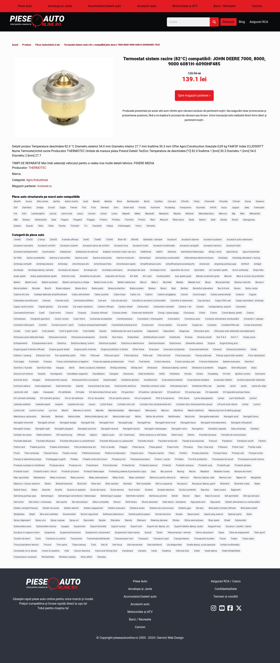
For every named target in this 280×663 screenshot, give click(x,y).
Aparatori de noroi (180, 270)
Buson (237, 288)
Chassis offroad (99, 312)
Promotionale (110, 465)
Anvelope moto (158, 270)
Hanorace (128, 374)
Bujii (173, 288)
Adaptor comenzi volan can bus (119, 251)
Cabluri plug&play (167, 294)
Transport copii (161, 538)
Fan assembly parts (65, 355)
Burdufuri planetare (203, 288)
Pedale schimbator (59, 447)
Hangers (114, 374)
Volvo (138, 225)
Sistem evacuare (116, 508)
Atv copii (147, 276)
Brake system (137, 288)
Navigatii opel (42, 428)
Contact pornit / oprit (62, 325)
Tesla (51, 225)
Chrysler (223, 201)
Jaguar (235, 207)
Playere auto (136, 453)
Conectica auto (192, 319)
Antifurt (245, 264)
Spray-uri (74, 520)
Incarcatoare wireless (198, 380)
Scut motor (134, 489)
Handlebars (99, 374)
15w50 (29, 239)
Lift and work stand (227, 404)
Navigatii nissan (22, 428)
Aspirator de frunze (115, 276)
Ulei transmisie (134, 544)
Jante (233, 386)
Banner (228, 276)
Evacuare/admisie (199, 349)
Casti (41, 312)
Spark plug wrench (213, 514)
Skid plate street (249, 508)
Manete (99, 410)
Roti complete (144, 483)
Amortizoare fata (102, 264)
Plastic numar (70, 453)
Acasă (15, 45)
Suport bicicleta (98, 526)
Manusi (165, 410)
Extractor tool (43, 355)
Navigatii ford (106, 422)
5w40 (86, 239)
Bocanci (259, 282)
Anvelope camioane (112, 270)
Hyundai (200, 207)
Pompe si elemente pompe (27, 459)
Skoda (223, 219)
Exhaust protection (236, 349)
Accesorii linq (121, 245)
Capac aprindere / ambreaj (249, 300)
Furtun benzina (162, 361)
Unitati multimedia (229, 544)
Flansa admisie (203, 355)
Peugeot (77, 219)
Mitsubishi (255, 213)
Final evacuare (182, 355)
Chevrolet (209, 201)
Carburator (143, 306)
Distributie (175, 337)
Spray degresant (22, 520)
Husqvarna (185, 207)
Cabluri (149, 294)
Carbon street (125, 306)
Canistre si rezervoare (181, 300)
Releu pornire (77, 477)
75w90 (109, 239)
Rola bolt (81, 483)
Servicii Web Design (170, 638)
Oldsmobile (40, 219)
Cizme (213, 312)
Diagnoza (184, 331)
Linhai (103, 213)
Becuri (143, 282)
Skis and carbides (49, 514)
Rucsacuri (182, 483)
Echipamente (20, 343)
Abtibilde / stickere (152, 239)
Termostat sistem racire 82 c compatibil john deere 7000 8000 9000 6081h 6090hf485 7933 (112, 45)
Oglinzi (93, 435)
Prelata (74, 459)
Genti (71, 367)
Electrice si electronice (132, 343)
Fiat (84, 207)
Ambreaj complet (22, 264)
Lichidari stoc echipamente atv (155, 404)
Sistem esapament (93, 508)
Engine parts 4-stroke (85, 349)
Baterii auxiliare (50, 282)
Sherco (117, 502)
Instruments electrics (125, 386)
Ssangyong (249, 219)
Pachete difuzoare (45, 441)
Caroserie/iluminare (24, 312)
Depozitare (168, 331)
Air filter (18, 258)
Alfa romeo (42, 201)
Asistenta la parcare (90, 276)
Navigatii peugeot (64, 428)
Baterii (17, 282)
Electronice (175, 343)
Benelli (96, 201)
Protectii (166, 465)
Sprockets (89, 520)
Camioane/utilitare (83, 300)
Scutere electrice (166, 489)
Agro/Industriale (37, 180)
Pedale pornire (37, 447)
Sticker (176, 520)
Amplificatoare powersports (180, 264)
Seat (213, 219)
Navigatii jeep (125, 422)
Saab (191, 219)
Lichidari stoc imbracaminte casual (194, 404)
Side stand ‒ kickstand (174, 502)
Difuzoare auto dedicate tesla (29, 337)
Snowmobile (69, 514)
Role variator (112, 483)
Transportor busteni (204, 538)
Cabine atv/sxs (21, 294)
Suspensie (50, 532)
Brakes (152, 288)
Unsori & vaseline (50, 551)
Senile (175, 496)
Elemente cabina (194, 343)
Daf (15, 207)
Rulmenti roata (242, 483)
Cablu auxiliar (101, 294)
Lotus (114, 213)
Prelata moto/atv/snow (95, 459)
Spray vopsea (58, 520)
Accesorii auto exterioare (239, 239)
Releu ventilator (137, 477)
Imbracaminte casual (56, 380)
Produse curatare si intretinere (29, 465)
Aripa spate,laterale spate (43, 276)
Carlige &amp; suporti (220, 306)
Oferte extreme (43, 435)
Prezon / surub (162, 459)
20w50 (53, 239)
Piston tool (237, 447)
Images (36, 380)
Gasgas (60, 367)
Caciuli (184, 294)
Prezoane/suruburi (140, 459)
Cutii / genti (31, 331)
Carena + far (185, 306)
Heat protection (146, 374)
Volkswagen (124, 225)
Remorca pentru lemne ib (162, 477)
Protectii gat (223, 465)
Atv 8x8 (134, 276)
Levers (92, 404)
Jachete (221, 386)
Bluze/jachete (223, 282)
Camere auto (62, 300)
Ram (152, 219)
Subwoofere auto (22, 526)
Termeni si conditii (239, 597)
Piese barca (138, 447)
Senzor (186, 496)
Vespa (109, 225)
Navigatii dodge (68, 422)
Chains (69, 312)
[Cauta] (214, 22)
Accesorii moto (140, 245)
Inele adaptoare (43, 386)
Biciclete (167, 282)
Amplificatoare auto (150, 264)
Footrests (34, 361)
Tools (38, 538)
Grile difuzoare (238, 367)
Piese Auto (25, 6)
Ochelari (254, 428)
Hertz (162, 374)
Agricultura (232, 251)
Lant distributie (237, 398)
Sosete (179, 514)
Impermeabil (109, 380)
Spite (249, 514)
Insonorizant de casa (99, 386)
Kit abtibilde (64, 392)
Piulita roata (254, 447)
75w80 (97, 239)
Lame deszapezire (203, 398)
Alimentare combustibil (167, 258)
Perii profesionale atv (85, 447)
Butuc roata (252, 288)
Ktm (24, 213)
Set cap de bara (251, 496)
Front (131, 361)
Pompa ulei (238, 453)
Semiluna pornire (158, 496)
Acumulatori (48, 251)
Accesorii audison (213, 239)
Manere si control (82, 410)
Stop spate (213, 520)
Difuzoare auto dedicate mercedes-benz (234, 331)
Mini (242, 213)
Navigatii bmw (250, 416)
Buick (147, 201)
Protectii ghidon (243, 465)
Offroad (81, 435)
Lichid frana (106, 404)
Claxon (250, 312)
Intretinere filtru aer (202, 386)
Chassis (82, 312)
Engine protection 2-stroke (114, 349)
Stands (128, 520)
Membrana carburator (25, 416)
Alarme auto (81, 258)
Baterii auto (31, 282)
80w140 (122, 239)
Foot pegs (19, 361)
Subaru (17, 225)
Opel (53, 219)
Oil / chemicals (126, 435)
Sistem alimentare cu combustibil (242, 502)
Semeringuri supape (111, 496)
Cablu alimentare (81, 294)
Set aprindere (231, 496)
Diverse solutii (204, 337)
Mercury (223, 213)
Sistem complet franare (26, 508)
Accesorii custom (69, 245)
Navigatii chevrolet (23, 422)
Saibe (34, 489)
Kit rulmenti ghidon (50, 398)
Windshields (48, 557)
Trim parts (61, 544)
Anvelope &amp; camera (40, 270)
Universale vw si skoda (25, 551)
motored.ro (44, 186)
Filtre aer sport (111, 355)
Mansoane (150, 410)
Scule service (117, 489)
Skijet (32, 514)
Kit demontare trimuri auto (103, 392)
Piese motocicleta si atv (47, 45)
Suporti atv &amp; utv (158, 526)
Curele (17, 331)
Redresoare (39, 477)
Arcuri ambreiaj (240, 270)
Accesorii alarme (190, 239)
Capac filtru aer (223, 300)
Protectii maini (21, 471)
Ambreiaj (62, 264)
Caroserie (241, 306)
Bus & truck (223, 288)
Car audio (63, 306)
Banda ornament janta (207, 276)
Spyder (102, 520)
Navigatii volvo (179, 428)
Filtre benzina (131, 355)
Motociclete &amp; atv (96, 416)
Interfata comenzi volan (153, 386)
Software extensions (113, 514)
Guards (41, 374)
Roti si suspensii (164, 483)
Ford (93, 207)
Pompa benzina (200, 453)
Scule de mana (98, 489)
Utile (66, 551)
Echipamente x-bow (42, 343)
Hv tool (226, 374)
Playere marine (156, 453)
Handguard (56, 374)
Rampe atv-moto (243, 471)
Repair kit (241, 477)
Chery (197, 201)
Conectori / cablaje (253, 319)
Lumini (256, 404)
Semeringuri (47, 496)
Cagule (252, 294)
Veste (197, 551)
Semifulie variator (135, 496)
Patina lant (19, 447)
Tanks (159, 532)
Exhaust (217, 349)
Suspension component (98, 532)
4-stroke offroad (70, 239)
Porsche (129, 219)
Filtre (83, 355)
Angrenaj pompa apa (225, 264)
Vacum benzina (82, 551)
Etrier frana (138, 349)
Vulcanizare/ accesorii (25, 557)
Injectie (79, 386)
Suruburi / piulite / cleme (238, 526)
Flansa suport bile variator (229, 355)
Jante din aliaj (258, 386)
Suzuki (29, 225)
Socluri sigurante (89, 514)
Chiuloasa (189, 312)
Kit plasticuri (173, 392)
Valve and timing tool (106, 551)
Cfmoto (185, 201)
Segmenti (236, 489)
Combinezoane (124, 319)
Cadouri (240, 294)
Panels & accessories (193, 441)
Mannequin (134, 410)
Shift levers (131, 502)
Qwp (153, 471)
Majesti (126, 213)
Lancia (53, 213)
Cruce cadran (165, 325)
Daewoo (260, 201)
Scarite (58, 489)
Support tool (214, 526)
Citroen (236, 201)
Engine (211, 343)
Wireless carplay (67, 557)
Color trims (79, 319)
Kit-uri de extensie (74, 398)
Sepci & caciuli (212, 496)
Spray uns (40, 520)
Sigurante (215, 502)
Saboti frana (20, 489)
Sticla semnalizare (193, 520)
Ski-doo (200, 508)
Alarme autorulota (102, 258)
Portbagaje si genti (56, 459)
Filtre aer (94, 355)
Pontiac (116, 219)
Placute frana (51, 453)
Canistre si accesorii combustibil (149, 300)
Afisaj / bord (215, 251)
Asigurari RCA (259, 22)
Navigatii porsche (87, 428)
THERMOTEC (37, 168)
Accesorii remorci (212, 245)
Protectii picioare (70, 471)
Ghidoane (152, 367)
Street (227, 520)
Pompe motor (256, 453)
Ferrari (73, 207)
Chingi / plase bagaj (168, 312)
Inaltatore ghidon (130, 380)
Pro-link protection (197, 459)
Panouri (213, 441)
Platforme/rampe (91, 453)
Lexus (80, 213)
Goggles (222, 367)
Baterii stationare (126, 282)
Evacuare (154, 349)
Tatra (40, 225)
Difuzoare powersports (83, 337)
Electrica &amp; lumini (82, 343)
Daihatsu (27, 207)
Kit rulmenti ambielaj (24, 398)
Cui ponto (182, 325)
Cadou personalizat (221, 294)
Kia (15, 213)
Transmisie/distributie (98, 538)
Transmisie (76, 538)
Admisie (172, 251)
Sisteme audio (137, 508)
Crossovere (147, 325)
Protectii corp (205, 465)
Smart (235, 219)
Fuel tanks (144, 361)
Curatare (211, 325)
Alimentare (144, 258)
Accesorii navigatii (189, 245)
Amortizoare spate (125, 264)
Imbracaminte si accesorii (85, 380)
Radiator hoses (222, 471)
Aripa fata (258, 270)
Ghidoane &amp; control (174, 367)
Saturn (202, 219)
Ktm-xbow (184, 398)
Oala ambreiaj (238, 428)
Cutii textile (88, 331)
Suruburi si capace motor (27, 532)
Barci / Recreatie (225, 6)
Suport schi (136, 526)
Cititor (202, 312)
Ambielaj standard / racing (246, 258)
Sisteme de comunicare (162, 508)
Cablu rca (135, 294)
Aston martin (71, 201)
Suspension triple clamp (127, 532)
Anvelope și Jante (60, 6)
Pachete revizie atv (168, 441)
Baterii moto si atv (103, 282)
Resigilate (256, 477)
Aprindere (199, 270)
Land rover (66, 213)
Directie (103, 337)
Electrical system (107, 343)
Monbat (59, 416)
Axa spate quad (183, 276)
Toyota (62, 225)
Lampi (221, 398)
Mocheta (45, 416)
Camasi (46, 300)
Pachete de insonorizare (233, 435)
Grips (254, 367)
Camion (257, 6)
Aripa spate (20, 276)
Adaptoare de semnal (87, 251)
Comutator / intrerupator (150, 319)
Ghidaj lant (136, 367)
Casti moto (55, 312)
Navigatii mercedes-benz (213, 422)
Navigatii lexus (188, 422)
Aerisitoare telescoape (192, 251)
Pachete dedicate (22, 441)
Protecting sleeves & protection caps (127, 471)
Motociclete (74, 416)
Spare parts (193, 514)
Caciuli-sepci (199, 294)
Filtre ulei (147, 355)
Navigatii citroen (46, 422)
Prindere (179, 459)
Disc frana (117, 337)
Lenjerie (59, 404)
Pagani (64, 219)
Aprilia (56, 201)
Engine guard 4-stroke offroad (29, 349)
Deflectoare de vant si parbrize (126, 331)
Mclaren (190, 213)
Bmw (119, 201)
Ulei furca (117, 544)
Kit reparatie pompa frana (236, 392)
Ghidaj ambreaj (118, 367)
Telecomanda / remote (179, 532)
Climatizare (20, 319)
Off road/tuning (64, 435)
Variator (142, 551)
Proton (141, 219)
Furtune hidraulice (208, 361)
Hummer (155, 207)
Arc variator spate (218, 270)
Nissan (26, 219)
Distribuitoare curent (154, 337)
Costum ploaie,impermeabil (92, 325)
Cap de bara (204, 300)
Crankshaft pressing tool (124, 325)
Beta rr (154, 282)
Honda (142, 207)
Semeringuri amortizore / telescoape (77, 496)
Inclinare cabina (22, 386)
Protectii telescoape (94, 471)
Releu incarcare (58, 477)
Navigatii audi (231, 416)
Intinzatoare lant (178, 386)
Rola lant (96, 483)
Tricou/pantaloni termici (26, 544)
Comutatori (174, 319)
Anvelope (18, 270)
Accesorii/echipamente (25, 251)
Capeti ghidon (45, 306)
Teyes (221, 532)
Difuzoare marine (57, 337)
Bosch (48, 288)
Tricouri (47, 544)
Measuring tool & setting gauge (225, 410)
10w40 (17, 239)
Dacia (248, 201)
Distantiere (133, 337)
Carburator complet (164, 306)
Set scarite (61, 502)
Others (191, 435)
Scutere (149, 489)
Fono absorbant (256, 355)
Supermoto (79, 526)
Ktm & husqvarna (165, 398)
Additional (146, 251)
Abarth (17, 201)
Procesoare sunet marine (251, 459)
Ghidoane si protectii (202, 367)
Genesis (105, 207)
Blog (242, 22)
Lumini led (19, 410)
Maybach (164, 213)
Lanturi (253, 398)
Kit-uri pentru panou (119, 398)
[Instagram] (214, 609)
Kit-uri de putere (96, 398)
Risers (48, 483)
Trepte (234, 538)
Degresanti (152, 331)
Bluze (208, 282)
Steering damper (159, 520)
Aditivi (159, 251)
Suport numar (118, 526)
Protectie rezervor (149, 465)
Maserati (149, 213)
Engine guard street (59, 349)
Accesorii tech (233, 245)
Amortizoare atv (80, 264)
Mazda (177, 213)
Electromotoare (157, 343)
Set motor (19, 502)
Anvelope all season (68, 270)
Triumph (74, 225)
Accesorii (172, 239)
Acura (29, 201)
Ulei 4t (104, 544)
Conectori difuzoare (24, 325)
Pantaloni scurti (245, 441)
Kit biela (80, 392)
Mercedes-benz (206, 213)
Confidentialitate (238, 590)
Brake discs (81, 288)
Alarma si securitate (60, 258)
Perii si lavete (107, 447)
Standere (115, 520)
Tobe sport (259, 532)
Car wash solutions (83, 306)
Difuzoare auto (201, 331)
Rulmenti (224, 483)
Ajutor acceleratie (36, 258)
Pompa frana (220, 453)
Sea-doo (205, 489)
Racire (192, 471)
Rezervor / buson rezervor (27, 483)
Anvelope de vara (136, 270)
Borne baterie (20, 288)
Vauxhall (97, 225)
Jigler (35, 392)
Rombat (127, 483)
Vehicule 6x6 (182, 551)
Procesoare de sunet (222, 459)
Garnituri (249, 361)
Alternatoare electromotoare (198, 258)
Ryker (257, 483)
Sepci (197, 496)
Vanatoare (127, 551)
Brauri (163, 288)
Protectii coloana (185, 465)
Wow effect (86, 557)
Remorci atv (225, 477)
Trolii (93, 544)
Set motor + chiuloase (40, 502)
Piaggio (91, 219)
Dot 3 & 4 (221, 337)
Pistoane (222, 447)
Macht (65, 410)
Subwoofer (240, 520)
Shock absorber (150, 502)
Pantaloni (227, 441)
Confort (43, 325)
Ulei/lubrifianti (154, 544)
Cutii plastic (48, 331)
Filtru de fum (163, 355)
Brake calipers (63, 288)
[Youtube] (223, 609)
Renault (164, 219)
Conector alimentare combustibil (222, 319)
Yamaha (150, 225)
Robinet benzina (64, 483)
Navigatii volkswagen (156, 428)
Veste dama (211, 551)
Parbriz (262, 441)
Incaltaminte (150, 380)
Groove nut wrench (23, 374)
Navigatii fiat (87, 422)
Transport (143, 538)
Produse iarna (57, 465)
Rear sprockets (21, 477)
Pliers (171, 453)
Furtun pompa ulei (184, 361)
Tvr (85, 225)
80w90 (134, 239)
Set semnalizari (80, 502)
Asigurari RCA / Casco (239, 582)
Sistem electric (71, 508)
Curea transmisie (253, 325)
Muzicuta (189, 416)
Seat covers (220, 489)
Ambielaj (222, 258)
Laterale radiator (22, 404)
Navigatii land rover (165, 422)
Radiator (204, 471)
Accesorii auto (146, 6)
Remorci (184, 477)
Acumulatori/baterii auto (104, 6)
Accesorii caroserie (23, 245)
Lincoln (91, 213)
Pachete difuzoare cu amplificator (77, 441)
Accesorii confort (46, 245)
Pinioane (188, 447)
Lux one (53, 410)
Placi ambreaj (32, 453)
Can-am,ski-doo (119, 300)
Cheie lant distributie (142, 312)
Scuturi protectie (187, 489)
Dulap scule (249, 337)
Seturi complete (101, 502)
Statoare (141, 520)
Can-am (172, 201)
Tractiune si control (56, 538)
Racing (180, 471)
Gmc (116, 207)
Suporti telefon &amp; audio (188, 526)
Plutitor (183, 453)
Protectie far (128, 465)
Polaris (103, 219)
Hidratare (174, 374)
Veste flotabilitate (231, 551)
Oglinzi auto (108, 435)
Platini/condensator (115, 453)
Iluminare (260, 374)
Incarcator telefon (223, 380)
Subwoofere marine (46, 526)
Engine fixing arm (229, 343)
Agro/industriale (251, 251)
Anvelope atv (90, 270)
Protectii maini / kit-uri (45, 471)
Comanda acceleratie (101, 319)
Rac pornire (166, 471)
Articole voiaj (68, 276)
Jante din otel (21, 392)
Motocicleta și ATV (185, 6)
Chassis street (119, 312)
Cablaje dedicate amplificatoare (50, 294)
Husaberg (170, 207)
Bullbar (184, 288)
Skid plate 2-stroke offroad (222, 508)
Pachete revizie (145, 441)
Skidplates (19, 514)
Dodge (40, 207)
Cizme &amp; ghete (232, 312)
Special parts (235, 514)
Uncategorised (174, 544)
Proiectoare (92, 465)
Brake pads (97, 288)
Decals (102, 331)
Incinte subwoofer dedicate (251, 380)
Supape (65, 526)
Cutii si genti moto (68, 331)
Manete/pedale (116, 410)
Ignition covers (242, 374)
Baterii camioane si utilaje (76, 282)
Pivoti (17, 453)
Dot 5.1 (234, 337)
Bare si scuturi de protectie (250, 276)
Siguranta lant (198, 502)
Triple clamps (79, 544)
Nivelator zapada (217, 428)
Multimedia (174, 416)
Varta (154, 551)
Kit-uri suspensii (143, 398)
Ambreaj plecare (44, 264)
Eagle (63, 207)
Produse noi (75, 465)
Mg (233, 213)
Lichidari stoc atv (126, 404)
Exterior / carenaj (22, 355)
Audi (85, 201)
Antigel (257, 264)
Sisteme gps (184, 508)
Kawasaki (259, 207)
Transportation (181, 538)
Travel (222, 538)
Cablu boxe (119, 294)
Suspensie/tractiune (70, 532)
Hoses (199, 374)
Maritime (178, 410)
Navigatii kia (144, 422)
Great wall (128, 207)
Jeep (246, 207)
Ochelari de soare (22, 435)
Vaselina (166, 551)
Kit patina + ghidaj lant (150, 392)
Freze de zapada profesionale (108, 361)
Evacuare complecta (174, 349)
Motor (138, 416)
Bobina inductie (242, 282)
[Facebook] (231, 609)
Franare (48, 361)
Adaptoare (65, 251)
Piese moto (173, 447)
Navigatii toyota (131, 428)
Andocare (204, 264)
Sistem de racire (51, 508)
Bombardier (133, 201)
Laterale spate (43, 404)
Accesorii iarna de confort (96, 245)
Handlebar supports (77, 374)
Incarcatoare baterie (172, 380)
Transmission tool (123, 538)
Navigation (197, 428)
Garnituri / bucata (23, 367)
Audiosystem (163, 276)
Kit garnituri (128, 392)
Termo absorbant (204, 532)
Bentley (108, 201)
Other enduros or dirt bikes (152, 435)
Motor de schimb (154, 416)
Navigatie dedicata (209, 416)
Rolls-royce (178, 219)
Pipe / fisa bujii (205, 447)
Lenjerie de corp (76, 404)
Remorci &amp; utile (204, 477)
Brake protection (116, 288)
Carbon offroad (106, 306)
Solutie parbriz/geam (139, 514)
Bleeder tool (194, 282)
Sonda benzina (163, 514)
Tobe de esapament (239, 532)
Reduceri (228, 22)
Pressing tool (119, 459)
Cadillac (158, 201)
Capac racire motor (24, 306)
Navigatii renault (109, 428)
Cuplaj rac (197, 325)
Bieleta (179, 282)
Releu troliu (118, 477)
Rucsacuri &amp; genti (203, 483)
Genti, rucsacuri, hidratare (92, 367)
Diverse (188, 337)
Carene (200, 306)
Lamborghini (38, 213)
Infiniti (213, 207)
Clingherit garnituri (40, 319)
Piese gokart (155, 447)
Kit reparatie (212, 392)
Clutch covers (62, 319)
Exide (253, 349)
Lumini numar (36, 410)
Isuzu (224, 207)
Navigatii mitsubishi (241, 422)
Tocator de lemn (22, 538)
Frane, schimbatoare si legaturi (72, 361)
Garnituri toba (44, 367)
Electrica (61, 343)
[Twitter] (239, 609)
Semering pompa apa (25, 496)
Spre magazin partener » (194, 95)
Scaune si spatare (76, 489)
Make (137, 213)
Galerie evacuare (231, 361)
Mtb (16, 219)
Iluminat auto (21, 380)
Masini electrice (196, 410)
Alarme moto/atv (125, 258)
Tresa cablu (248, 538)
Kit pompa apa (193, 392)
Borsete (36, 288)
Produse (26, 45)
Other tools (177, 435)
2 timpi (41, 239)
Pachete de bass (207, 435)
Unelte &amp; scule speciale (201, 544)
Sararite (46, 489)
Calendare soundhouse (26, 300)
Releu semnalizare (98, 477)
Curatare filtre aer (230, 325)
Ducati (51, 207)
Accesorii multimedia (164, 245)
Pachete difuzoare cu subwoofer (116, 441)
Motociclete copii (121, 416)
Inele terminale (63, 386)
